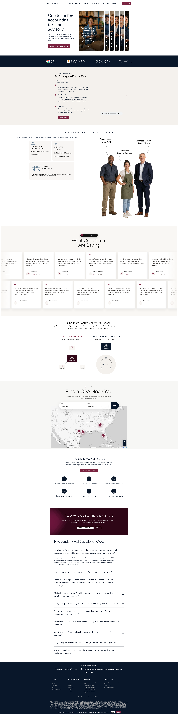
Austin (69, 683)
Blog (53, 687)
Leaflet (125, 447)
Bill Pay (114, 3)
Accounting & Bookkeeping (90, 682)
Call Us (98, 527)
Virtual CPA (70, 691)
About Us (70, 3)
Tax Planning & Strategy (89, 687)
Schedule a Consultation (59, 46)
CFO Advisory (87, 683)
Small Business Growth (89, 685)
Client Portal (105, 3)
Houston (70, 685)
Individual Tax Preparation (89, 692)
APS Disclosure (97, 696)
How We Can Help (80, 3)
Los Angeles (70, 687)
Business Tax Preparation (89, 691)
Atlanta (69, 682)
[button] (91, 31)
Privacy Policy (80, 696)
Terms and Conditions (89, 696)
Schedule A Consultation (57, 689)
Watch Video (63, 117)
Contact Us (127, 3)
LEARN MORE (86, 46)
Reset (114, 405)
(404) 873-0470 (107, 685)
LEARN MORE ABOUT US (89, 470)
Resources (94, 3)
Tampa (69, 689)
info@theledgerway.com (109, 687)
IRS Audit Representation (89, 689)
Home (53, 682)
